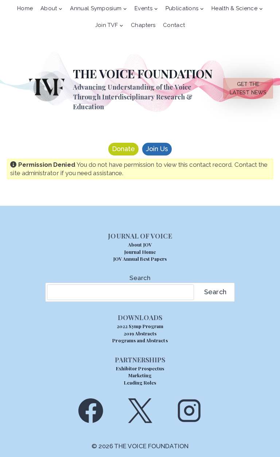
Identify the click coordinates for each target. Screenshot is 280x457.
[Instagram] (189, 410)
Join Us (157, 149)
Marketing (140, 375)
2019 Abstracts (140, 333)
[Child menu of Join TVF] (109, 25)
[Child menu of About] (51, 8)
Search (140, 277)
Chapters (143, 25)
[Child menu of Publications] (184, 8)
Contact (174, 25)
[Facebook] (90, 410)
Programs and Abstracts (139, 340)
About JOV (140, 244)
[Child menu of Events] (146, 8)
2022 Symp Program (140, 326)
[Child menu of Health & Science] (237, 8)
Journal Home (140, 252)
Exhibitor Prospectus (140, 368)
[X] (139, 410)
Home (25, 8)
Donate (123, 149)
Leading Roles (140, 382)
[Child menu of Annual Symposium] (98, 8)
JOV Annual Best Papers (140, 259)
